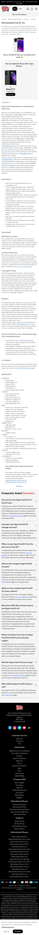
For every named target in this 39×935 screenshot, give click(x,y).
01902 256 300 (20, 721)
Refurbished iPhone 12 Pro (19, 876)
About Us (19, 738)
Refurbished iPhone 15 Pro (19, 841)
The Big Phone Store (9, 146)
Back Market (19, 795)
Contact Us (19, 741)
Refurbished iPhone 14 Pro (19, 851)
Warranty (19, 761)
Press (19, 771)
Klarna (19, 763)
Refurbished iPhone (19, 807)
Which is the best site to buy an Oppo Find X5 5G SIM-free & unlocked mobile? (17, 638)
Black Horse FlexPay (19, 766)
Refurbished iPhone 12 (19, 874)
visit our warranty (23, 266)
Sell (20, 9)
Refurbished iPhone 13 (19, 869)
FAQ (19, 743)
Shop (15, 9)
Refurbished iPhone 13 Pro (19, 864)
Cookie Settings (19, 776)
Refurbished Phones (19, 804)
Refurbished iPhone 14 (19, 856)
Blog (19, 768)
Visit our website (21, 597)
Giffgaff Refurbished (19, 790)
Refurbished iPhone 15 (19, 846)
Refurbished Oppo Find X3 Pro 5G (16, 482)
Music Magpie (19, 782)
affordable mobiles (26, 153)
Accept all (18, 931)
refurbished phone (7, 159)
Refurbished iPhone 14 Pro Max (19, 849)
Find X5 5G (8, 695)
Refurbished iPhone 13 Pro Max (19, 861)
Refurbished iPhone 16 (19, 836)
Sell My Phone (25, 340)
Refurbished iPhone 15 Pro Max (19, 839)
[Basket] (32, 8)
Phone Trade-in (19, 828)
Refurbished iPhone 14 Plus (19, 854)
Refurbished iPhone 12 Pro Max (19, 871)
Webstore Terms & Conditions (19, 751)
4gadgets (19, 797)
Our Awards (19, 773)
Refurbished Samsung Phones (20, 809)
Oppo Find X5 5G (16, 516)
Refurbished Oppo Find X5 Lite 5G (16, 480)
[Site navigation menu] (36, 9)
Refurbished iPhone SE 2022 (19, 859)
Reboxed (19, 787)
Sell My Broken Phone (24, 368)
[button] (19, 501)
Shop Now (10, 94)
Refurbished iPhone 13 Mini (19, 866)
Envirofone (19, 785)
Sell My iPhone (19, 823)
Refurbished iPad (19, 814)
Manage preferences (8, 927)
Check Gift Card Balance (19, 753)
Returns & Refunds (19, 758)
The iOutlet (19, 792)
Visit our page (6, 157)
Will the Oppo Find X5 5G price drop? (17, 662)
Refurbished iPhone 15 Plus (19, 844)
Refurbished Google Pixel (19, 812)
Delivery (19, 756)
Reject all (6, 931)
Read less (19, 486)
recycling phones (7, 151)
